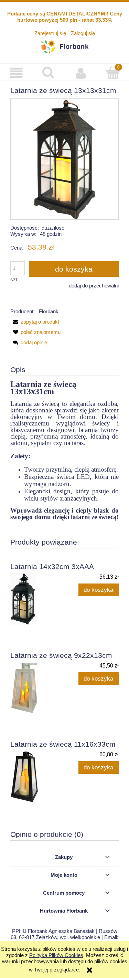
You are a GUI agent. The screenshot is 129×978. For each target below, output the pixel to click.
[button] (16, 73)
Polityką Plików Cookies (56, 955)
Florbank (48, 311)
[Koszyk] (113, 72)
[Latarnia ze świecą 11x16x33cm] (37, 776)
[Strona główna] (64, 45)
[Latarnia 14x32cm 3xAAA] (37, 599)
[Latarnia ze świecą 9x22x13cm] (37, 688)
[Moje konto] (81, 73)
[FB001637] (64, 159)
